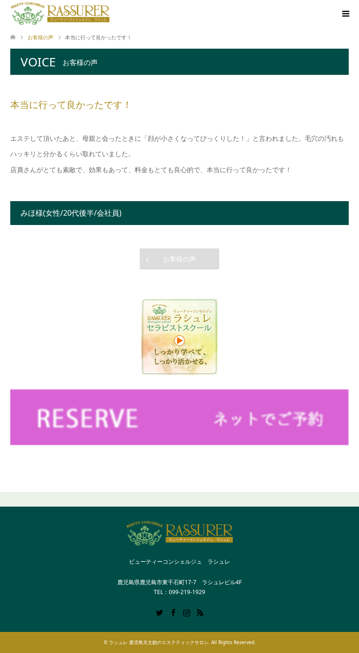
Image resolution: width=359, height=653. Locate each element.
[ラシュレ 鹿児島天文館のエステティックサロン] (60, 13)
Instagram (186, 612)
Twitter (159, 612)
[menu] (345, 14)
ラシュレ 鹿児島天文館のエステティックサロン (158, 642)
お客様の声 (179, 258)
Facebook (173, 612)
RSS (200, 612)
